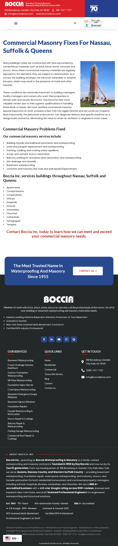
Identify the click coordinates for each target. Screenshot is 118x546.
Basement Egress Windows (21, 402)
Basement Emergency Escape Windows (22, 396)
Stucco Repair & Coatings (20, 418)
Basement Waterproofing (20, 360)
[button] (15, 23)
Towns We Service (54, 374)
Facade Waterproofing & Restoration (20, 412)
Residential (50, 365)
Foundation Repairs (17, 406)
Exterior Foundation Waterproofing (18, 374)
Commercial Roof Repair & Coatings (21, 437)
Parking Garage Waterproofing (23, 431)
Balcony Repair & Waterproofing (16, 425)
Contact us (50, 388)
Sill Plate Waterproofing (20, 380)
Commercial (50, 369)
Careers (49, 383)
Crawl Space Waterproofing (21, 389)
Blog (47, 378)
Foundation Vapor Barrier (20, 385)
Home (48, 360)
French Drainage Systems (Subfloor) (20, 366)
